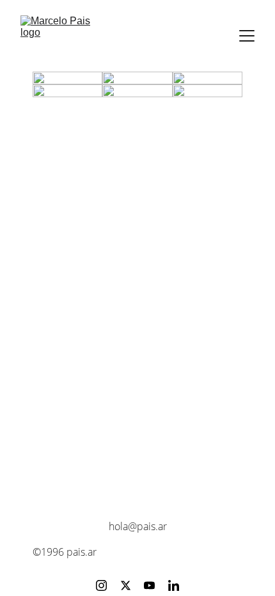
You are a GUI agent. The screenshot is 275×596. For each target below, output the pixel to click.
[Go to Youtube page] (149, 585)
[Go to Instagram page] (101, 585)
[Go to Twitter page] (125, 585)
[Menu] (247, 36)
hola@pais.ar (138, 526)
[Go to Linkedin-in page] (173, 585)
